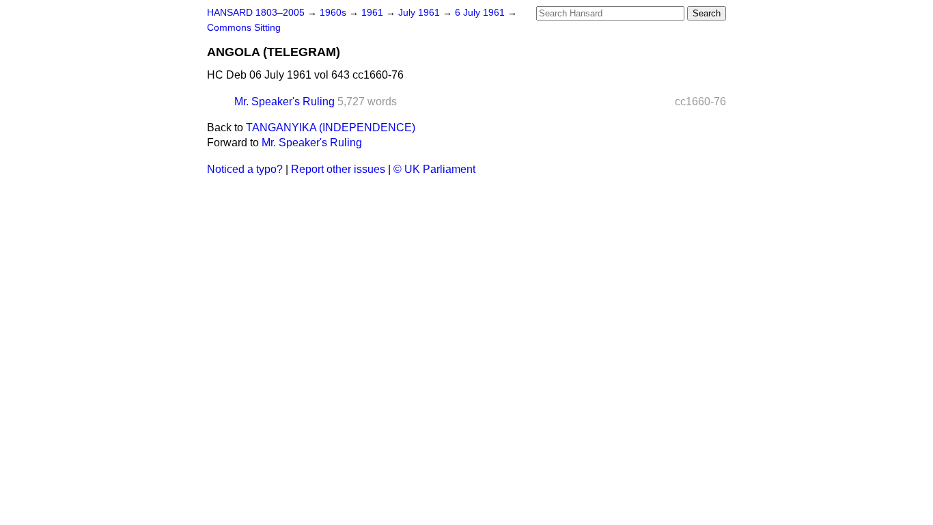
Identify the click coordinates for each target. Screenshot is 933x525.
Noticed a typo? (245, 169)
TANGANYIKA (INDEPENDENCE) (330, 127)
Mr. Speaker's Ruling (284, 101)
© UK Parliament (434, 169)
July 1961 (420, 13)
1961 (373, 13)
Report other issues (338, 169)
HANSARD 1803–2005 (256, 13)
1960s (334, 13)
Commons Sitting (244, 28)
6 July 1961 (481, 13)
